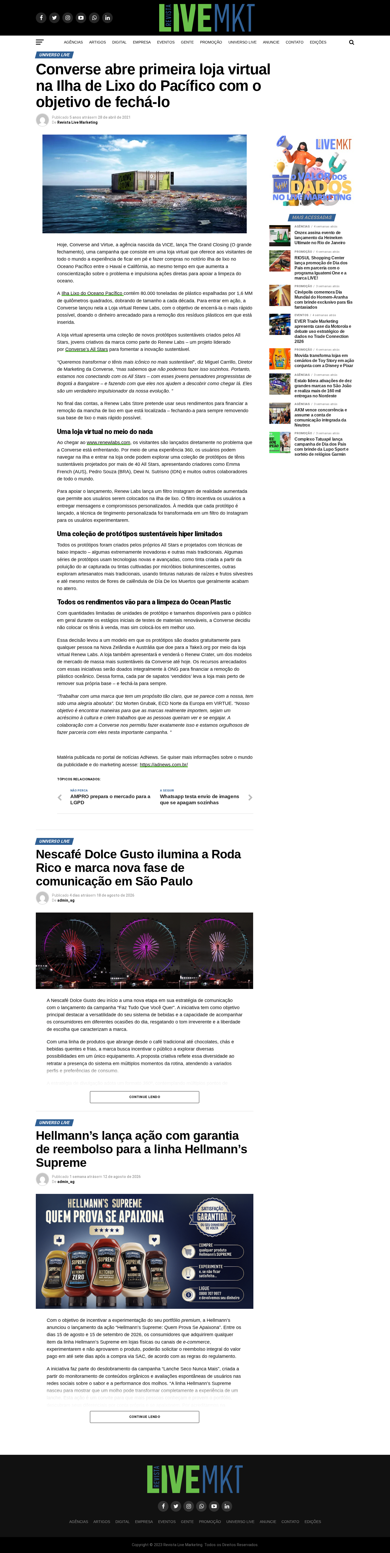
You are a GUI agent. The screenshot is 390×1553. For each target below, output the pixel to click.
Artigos (97, 42)
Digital (119, 42)
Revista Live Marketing (77, 122)
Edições (318, 42)
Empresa (142, 42)
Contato (295, 42)
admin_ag (66, 900)
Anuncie (271, 42)
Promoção (211, 42)
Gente (187, 42)
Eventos (166, 42)
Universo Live (242, 42)
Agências (73, 42)
